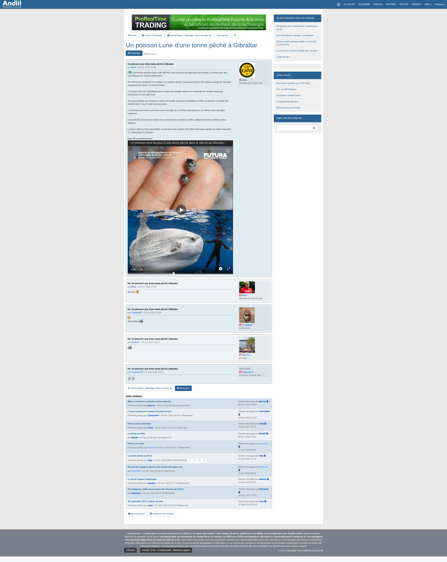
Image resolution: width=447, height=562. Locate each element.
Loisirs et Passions (153, 35)
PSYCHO (403, 4)
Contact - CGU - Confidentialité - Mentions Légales (166, 550)
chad (150, 427)
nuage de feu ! (283, 57)
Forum (133, 35)
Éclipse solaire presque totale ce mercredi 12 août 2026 (296, 43)
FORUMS (378, 4)
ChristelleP (153, 415)
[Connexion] (235, 35)
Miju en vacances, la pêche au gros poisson (149, 401)
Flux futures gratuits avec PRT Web (293, 83)
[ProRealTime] (199, 22)
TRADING (416, 4)
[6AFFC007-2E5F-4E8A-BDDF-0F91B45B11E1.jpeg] (180, 207)
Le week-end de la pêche (140, 456)
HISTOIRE (391, 4)
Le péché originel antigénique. (142, 479)
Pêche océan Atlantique (139, 423)
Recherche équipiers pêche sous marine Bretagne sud (155, 467)
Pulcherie (136, 493)
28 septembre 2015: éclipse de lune (145, 501)
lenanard (152, 447)
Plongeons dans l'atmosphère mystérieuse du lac (296, 28)
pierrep (151, 405)
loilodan (151, 483)
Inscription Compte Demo (288, 95)
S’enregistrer (223, 35)
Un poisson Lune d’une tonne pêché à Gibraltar (191, 45)
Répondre (135, 53)
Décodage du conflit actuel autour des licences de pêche (156, 489)
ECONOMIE (364, 4)
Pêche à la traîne (136, 443)
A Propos (130, 550)
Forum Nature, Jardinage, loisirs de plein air (190, 35)
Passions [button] (439, 4)
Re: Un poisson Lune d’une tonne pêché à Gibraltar (153, 283)
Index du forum (137, 514)
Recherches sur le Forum (288, 108)
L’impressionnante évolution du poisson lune (150, 411)
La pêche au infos (136, 433)
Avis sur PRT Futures (286, 89)
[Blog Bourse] (12, 4)
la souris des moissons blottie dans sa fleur (296, 51)
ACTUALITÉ (349, 4)
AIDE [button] (427, 4)
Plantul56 (136, 471)
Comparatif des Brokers (287, 101)
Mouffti (134, 437)
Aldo (150, 460)
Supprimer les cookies (163, 514)
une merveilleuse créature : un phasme (294, 35)
